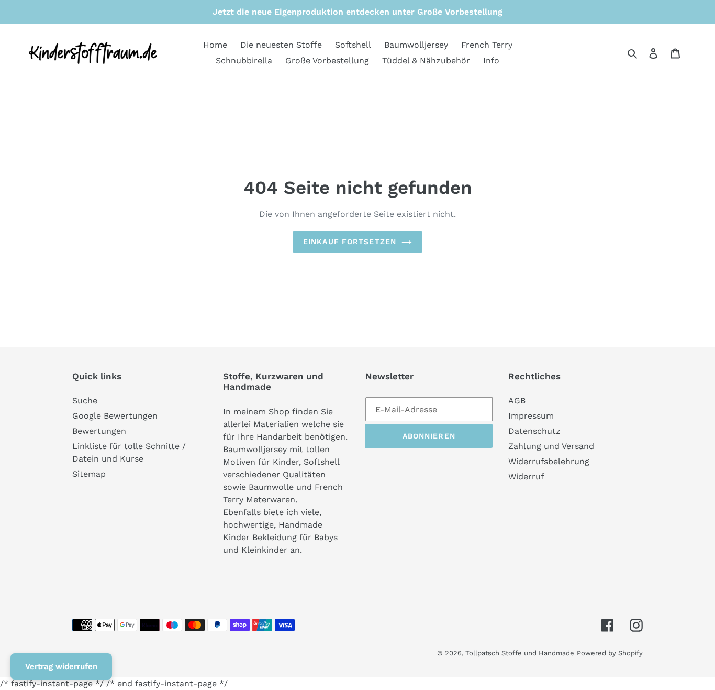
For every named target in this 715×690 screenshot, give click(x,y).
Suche (84, 401)
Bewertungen (99, 431)
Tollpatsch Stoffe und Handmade (519, 653)
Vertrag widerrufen (61, 666)
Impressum (531, 416)
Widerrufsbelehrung (548, 461)
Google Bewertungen (115, 416)
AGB (517, 401)
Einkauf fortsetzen (349, 241)
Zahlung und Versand (551, 446)
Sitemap (89, 474)
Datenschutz (534, 431)
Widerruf (526, 476)
